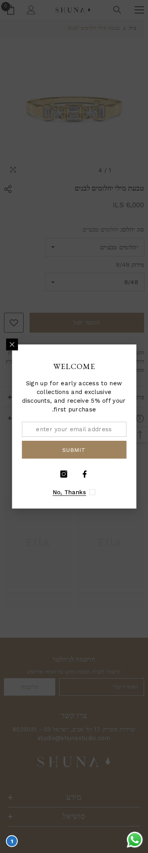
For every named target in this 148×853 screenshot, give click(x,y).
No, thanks (69, 492)
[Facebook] (84, 474)
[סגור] (12, 344)
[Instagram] (63, 474)
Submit (73, 450)
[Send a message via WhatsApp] (135, 839)
